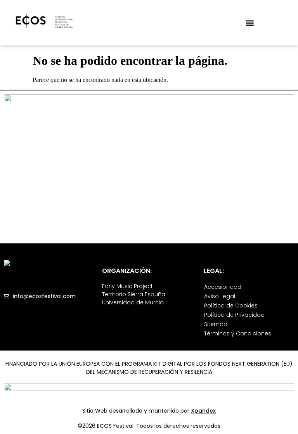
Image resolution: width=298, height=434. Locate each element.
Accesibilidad (222, 287)
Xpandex (203, 411)
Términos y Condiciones (237, 333)
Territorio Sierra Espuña (133, 294)
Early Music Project (127, 286)
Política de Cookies (231, 305)
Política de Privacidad (234, 315)
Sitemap (215, 324)
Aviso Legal (219, 296)
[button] (249, 22)
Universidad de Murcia (133, 302)
